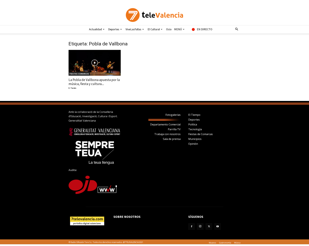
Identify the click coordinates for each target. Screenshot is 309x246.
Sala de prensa (172, 139)
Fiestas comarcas (79, 73)
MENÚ (178, 29)
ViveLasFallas (133, 29)
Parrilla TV (174, 129)
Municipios (194, 139)
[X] (209, 226)
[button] (236, 29)
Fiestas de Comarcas (200, 134)
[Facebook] (191, 226)
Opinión (193, 144)
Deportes (113, 29)
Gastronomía (225, 242)
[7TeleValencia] (154, 15)
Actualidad (95, 29)
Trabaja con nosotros (167, 134)
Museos (212, 242)
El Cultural (154, 29)
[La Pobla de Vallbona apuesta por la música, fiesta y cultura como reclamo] (95, 63)
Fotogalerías (173, 115)
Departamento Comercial (165, 124)
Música (237, 242)
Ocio (169, 29)
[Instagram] (200, 226)
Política (192, 124)
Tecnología (195, 129)
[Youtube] (217, 226)
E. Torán (72, 88)
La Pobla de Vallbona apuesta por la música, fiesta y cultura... (94, 82)
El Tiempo (194, 115)
